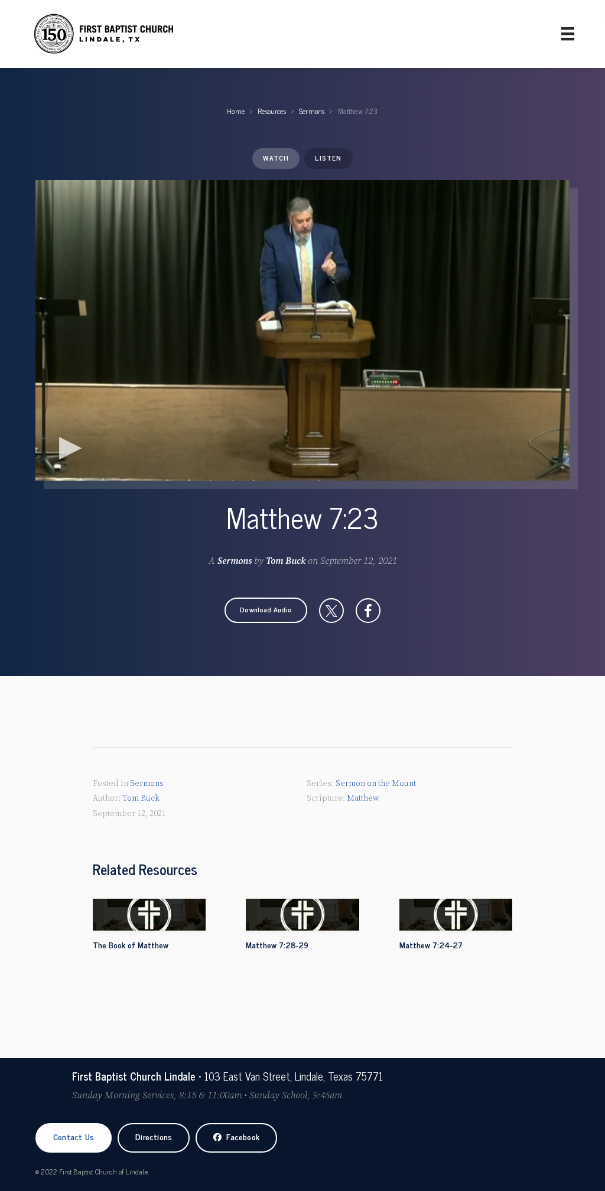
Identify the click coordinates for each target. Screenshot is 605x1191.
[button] (266, 610)
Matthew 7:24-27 (431, 944)
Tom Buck (285, 561)
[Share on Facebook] (368, 610)
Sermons (311, 111)
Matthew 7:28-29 (277, 944)
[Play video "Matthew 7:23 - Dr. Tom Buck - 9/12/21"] (302, 330)
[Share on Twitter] (331, 610)
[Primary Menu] (567, 33)
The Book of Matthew (130, 944)
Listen (328, 158)
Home (236, 111)
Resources (272, 111)
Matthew (363, 798)
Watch (276, 158)
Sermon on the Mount (376, 783)
